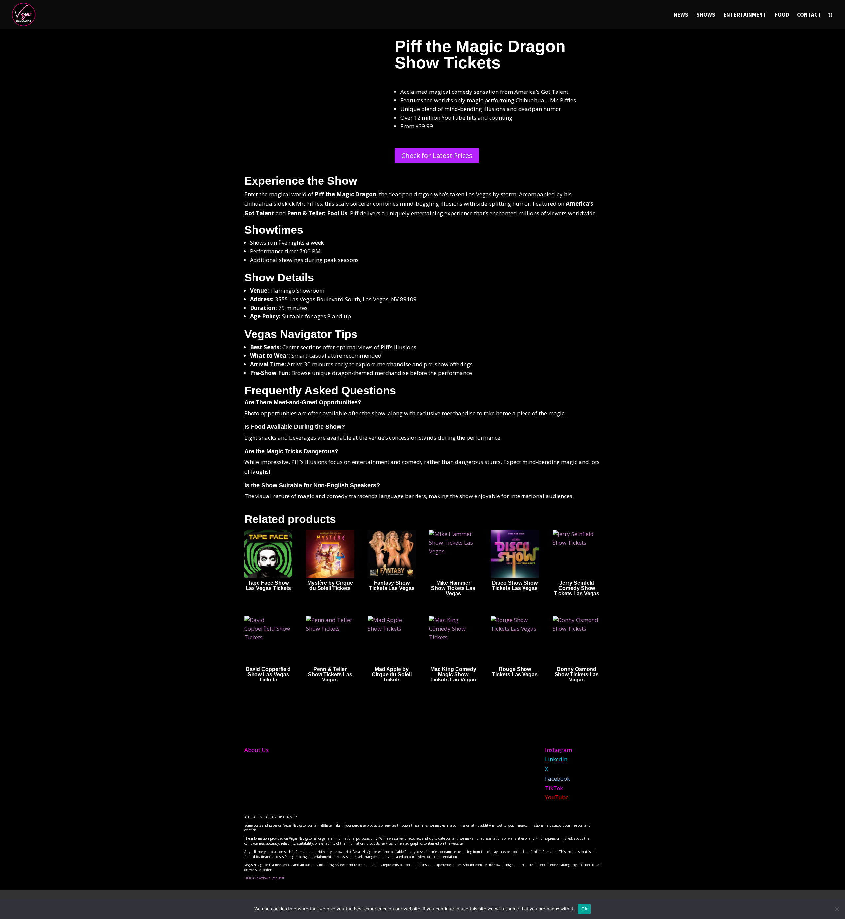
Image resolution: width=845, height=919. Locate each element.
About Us (256, 750)
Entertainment (745, 15)
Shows (705, 15)
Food (782, 15)
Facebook (557, 778)
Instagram (558, 750)
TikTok (554, 788)
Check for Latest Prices (436, 155)
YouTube (557, 797)
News (681, 15)
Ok (584, 908)
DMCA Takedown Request (264, 878)
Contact (809, 15)
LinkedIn (556, 759)
